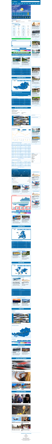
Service (33, 3)
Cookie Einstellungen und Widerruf (26, 440)
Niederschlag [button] (15, 48)
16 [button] (14, 90)
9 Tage (19, 4)
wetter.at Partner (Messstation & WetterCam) (26, 439)
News (24, 3)
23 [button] (21, 90)
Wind (29, 129)
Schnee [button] (26, 210)
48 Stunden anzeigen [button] (21, 158)
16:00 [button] (13, 45)
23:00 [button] (21, 45)
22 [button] (20, 90)
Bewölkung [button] (23, 48)
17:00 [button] (14, 45)
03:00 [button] (26, 45)
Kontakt (26, 434)
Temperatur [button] (21, 210)
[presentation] (12, 45)
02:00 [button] (25, 45)
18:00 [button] (15, 45)
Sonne (19, 129)
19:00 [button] (16, 45)
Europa (22, 3)
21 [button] (19, 90)
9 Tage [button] (27, 80)
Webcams (30, 3)
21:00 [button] (19, 45)
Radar (21, 4)
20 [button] (18, 90)
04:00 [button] (27, 45)
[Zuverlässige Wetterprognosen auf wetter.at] (16, 2)
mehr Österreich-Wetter (20, 96)
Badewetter (38, 3)
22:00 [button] (20, 45)
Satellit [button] (29, 210)
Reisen (35, 3)
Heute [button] (14, 80)
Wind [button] (24, 210)
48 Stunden (16, 4)
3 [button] (24, 90)
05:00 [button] (28, 45)
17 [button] (15, 90)
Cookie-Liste (26, 436)
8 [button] (28, 90)
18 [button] (16, 90)
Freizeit (27, 3)
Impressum (26, 435)
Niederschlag (24, 129)
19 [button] (17, 90)
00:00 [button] (22, 45)
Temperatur (13, 129)
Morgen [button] (21, 80)
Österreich (19, 3)
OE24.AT (16, 3)
